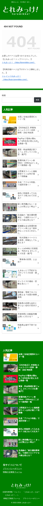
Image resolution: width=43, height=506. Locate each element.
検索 (4, 95)
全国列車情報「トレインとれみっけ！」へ (12, 493)
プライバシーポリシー (12, 469)
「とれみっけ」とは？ (31, 492)
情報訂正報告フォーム (12, 472)
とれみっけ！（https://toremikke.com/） (18, 62)
